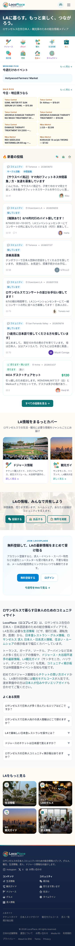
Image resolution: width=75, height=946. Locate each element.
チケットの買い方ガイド (54, 674)
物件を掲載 (60, 519)
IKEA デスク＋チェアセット (23, 375)
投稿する (17, 519)
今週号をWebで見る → (37, 587)
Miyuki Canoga (61, 352)
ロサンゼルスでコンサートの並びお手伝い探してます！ (36, 294)
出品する (38, 519)
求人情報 (10, 902)
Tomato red (63, 311)
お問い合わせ (35, 869)
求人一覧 (65, 917)
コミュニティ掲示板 (59, 663)
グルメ (9, 897)
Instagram (11, 869)
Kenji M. (65, 390)
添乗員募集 (13, 255)
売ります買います (51, 886)
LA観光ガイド (31, 659)
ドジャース (11, 891)
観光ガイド (11, 886)
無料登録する (28, 577)
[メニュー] (68, 4)
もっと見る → (66, 66)
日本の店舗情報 (10, 933)
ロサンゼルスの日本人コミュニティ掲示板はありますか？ (37, 755)
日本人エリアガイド (29, 917)
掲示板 (46, 881)
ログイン (49, 577)
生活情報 (28, 631)
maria (66, 233)
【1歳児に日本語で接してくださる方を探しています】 (37, 336)
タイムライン (49, 897)
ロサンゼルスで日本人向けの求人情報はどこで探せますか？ (37, 721)
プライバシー (9, 939)
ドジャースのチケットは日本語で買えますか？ (37, 743)
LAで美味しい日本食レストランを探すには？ (37, 732)
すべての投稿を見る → (37, 403)
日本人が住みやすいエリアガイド (46, 683)
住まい (46, 891)
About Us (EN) (25, 939)
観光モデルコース (43, 678)
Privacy (47, 939)
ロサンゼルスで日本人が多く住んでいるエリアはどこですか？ (37, 707)
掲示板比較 (8, 920)
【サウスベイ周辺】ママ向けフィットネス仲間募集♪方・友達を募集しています (36, 179)
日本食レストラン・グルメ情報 (44, 635)
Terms (37, 939)
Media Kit (55, 933)
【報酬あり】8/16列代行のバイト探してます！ (35, 218)
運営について (26, 933)
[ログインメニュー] (61, 5)
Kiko (67, 195)
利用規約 (67, 933)
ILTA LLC (65, 270)
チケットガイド (10, 917)
